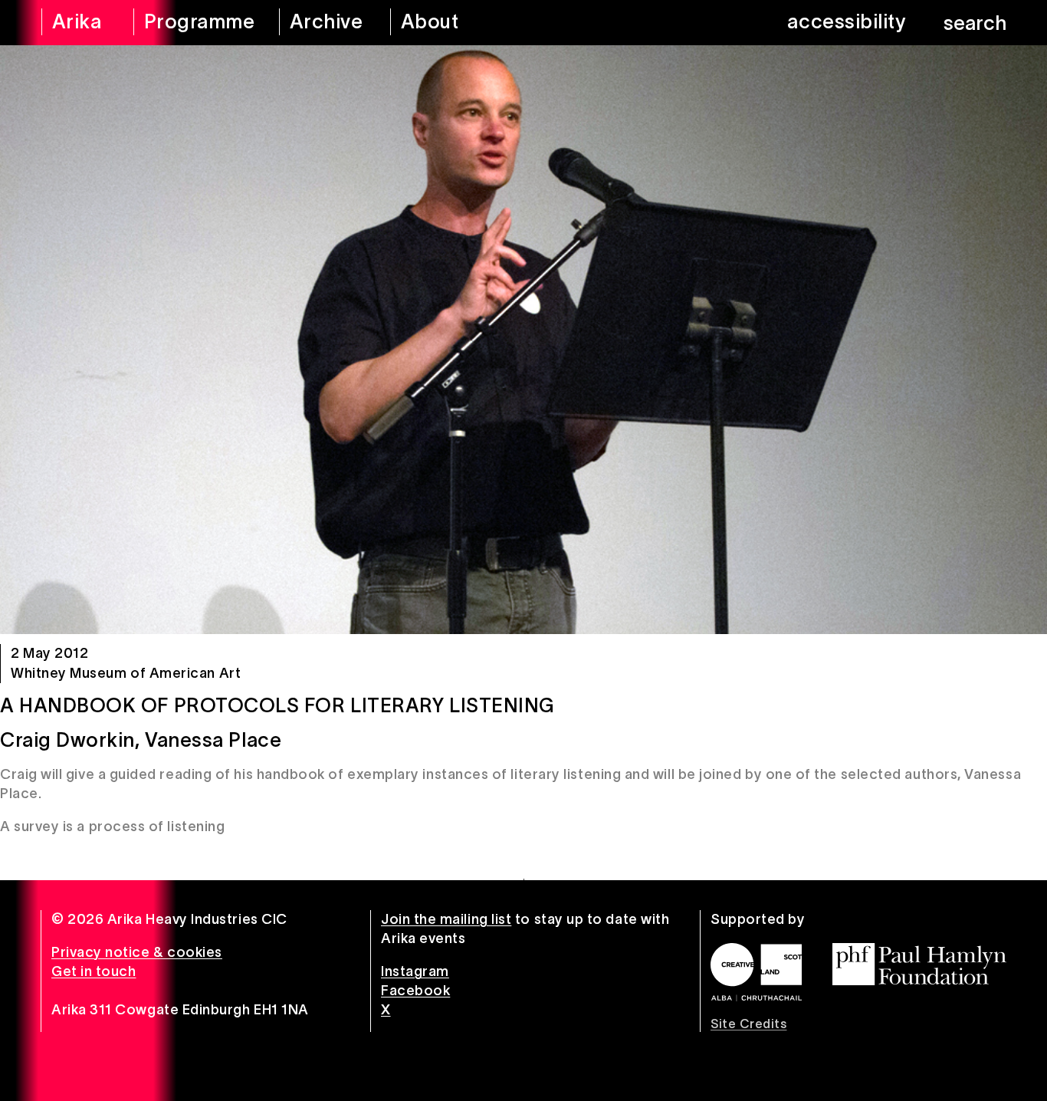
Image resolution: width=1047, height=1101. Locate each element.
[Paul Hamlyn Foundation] (919, 964)
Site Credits (748, 1023)
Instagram (415, 971)
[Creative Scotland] (756, 972)
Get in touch (93, 971)
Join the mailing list (446, 919)
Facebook (415, 990)
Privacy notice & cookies (136, 952)
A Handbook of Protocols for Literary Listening (277, 705)
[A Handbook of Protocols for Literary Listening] (523, 339)
